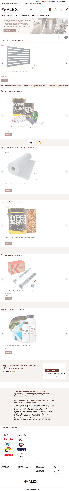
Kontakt (54, 467)
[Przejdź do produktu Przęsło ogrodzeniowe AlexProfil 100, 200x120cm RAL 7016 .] (18, 57)
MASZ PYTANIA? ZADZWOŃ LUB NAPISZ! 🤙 (58, 86)
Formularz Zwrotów (40, 471)
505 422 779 (17, 3)
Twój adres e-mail (49, 366)
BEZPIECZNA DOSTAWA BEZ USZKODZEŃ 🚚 (34, 86)
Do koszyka (4, 80)
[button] (50, 9)
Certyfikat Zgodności (40, 470)
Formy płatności (21, 466)
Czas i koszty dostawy (23, 467)
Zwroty (37, 468)
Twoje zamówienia (5, 466)
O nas (54, 471)
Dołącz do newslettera (52, 370)
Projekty (54, 468)
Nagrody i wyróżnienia (57, 473)
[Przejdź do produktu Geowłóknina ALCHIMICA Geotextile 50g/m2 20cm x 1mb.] (22, 166)
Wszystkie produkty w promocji (16, 40)
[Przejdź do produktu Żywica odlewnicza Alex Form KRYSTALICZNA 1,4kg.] (22, 329)
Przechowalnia (4, 468)
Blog (54, 466)
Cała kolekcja (17, 91)
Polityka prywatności (40, 467)
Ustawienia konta (4, 467)
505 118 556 (9, 3)
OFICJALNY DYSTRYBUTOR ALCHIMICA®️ (10, 85)
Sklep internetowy (33, 489)
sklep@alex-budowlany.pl (35, 3)
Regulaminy (38, 466)
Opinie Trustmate (56, 470)
